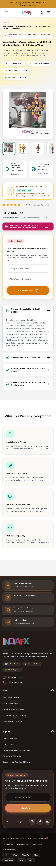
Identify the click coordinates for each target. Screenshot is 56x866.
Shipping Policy (22, 844)
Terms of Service (8, 849)
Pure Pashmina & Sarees (14, 715)
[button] (6, 12)
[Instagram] (32, 822)
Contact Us (8, 744)
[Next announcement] (50, 4)
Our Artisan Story (10, 738)
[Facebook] (40, 822)
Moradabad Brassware (13, 709)
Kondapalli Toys (10, 703)
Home (4, 22)
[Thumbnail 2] (23, 148)
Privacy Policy (36, 844)
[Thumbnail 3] (38, 148)
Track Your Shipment (12, 756)
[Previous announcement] (5, 4)
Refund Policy (7, 844)
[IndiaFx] (28, 643)
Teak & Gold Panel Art (13, 721)
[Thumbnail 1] (8, 148)
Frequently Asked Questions (16, 750)
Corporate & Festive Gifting (16, 762)
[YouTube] (48, 822)
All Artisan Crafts (10, 697)
